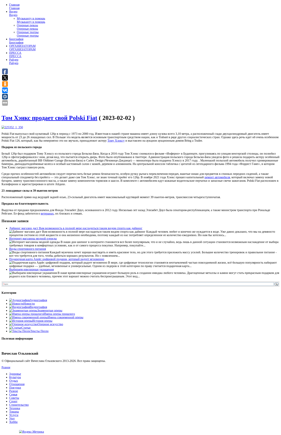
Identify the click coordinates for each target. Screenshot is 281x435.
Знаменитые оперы (49, 310)
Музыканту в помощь (31, 20)
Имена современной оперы (65, 317)
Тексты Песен (39, 331)
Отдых (13, 380)
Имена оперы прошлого (59, 314)
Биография (16, 40)
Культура (15, 377)
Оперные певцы (27, 27)
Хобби (13, 422)
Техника (14, 408)
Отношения (16, 384)
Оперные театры (28, 34)
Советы (14, 397)
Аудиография (38, 300)
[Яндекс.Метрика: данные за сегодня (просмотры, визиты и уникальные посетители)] (31, 431)
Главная (14, 6)
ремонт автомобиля (217, 177)
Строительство (19, 404)
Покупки (15, 387)
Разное (6, 367)
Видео (13, 13)
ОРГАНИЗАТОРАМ (22, 47)
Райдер (13, 61)
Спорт (13, 401)
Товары (14, 411)
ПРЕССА (15, 54)
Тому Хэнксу (116, 140)
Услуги (13, 415)
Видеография (38, 307)
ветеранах (47, 213)
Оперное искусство (50, 324)
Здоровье (15, 373)
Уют (12, 418)
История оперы (42, 320)
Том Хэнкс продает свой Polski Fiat (49, 117)
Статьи (26, 327)
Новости (29, 303)
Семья (13, 394)
